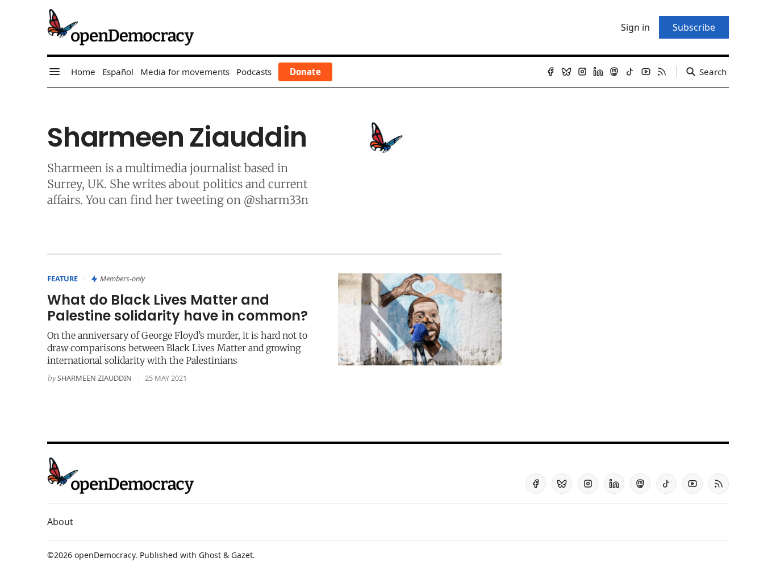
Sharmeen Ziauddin (94, 378)
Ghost (210, 555)
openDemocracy (104, 555)
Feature (62, 278)
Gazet (242, 555)
